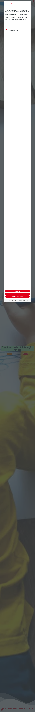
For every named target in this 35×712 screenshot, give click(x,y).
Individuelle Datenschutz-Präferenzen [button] (17, 296)
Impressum (20, 300)
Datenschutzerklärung (14, 300)
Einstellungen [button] (16, 13)
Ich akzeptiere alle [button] (17, 291)
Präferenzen (8, 300)
